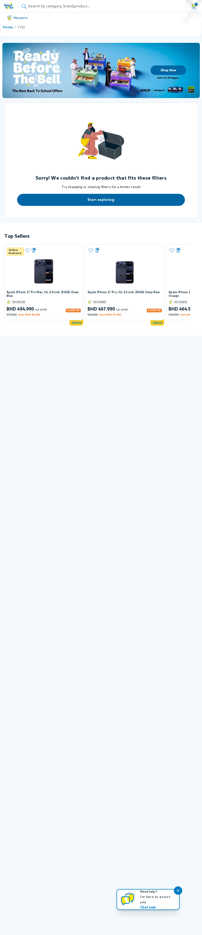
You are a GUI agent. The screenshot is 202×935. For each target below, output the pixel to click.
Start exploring (101, 200)
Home (8, 27)
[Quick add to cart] (55, 250)
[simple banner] (8, 6)
